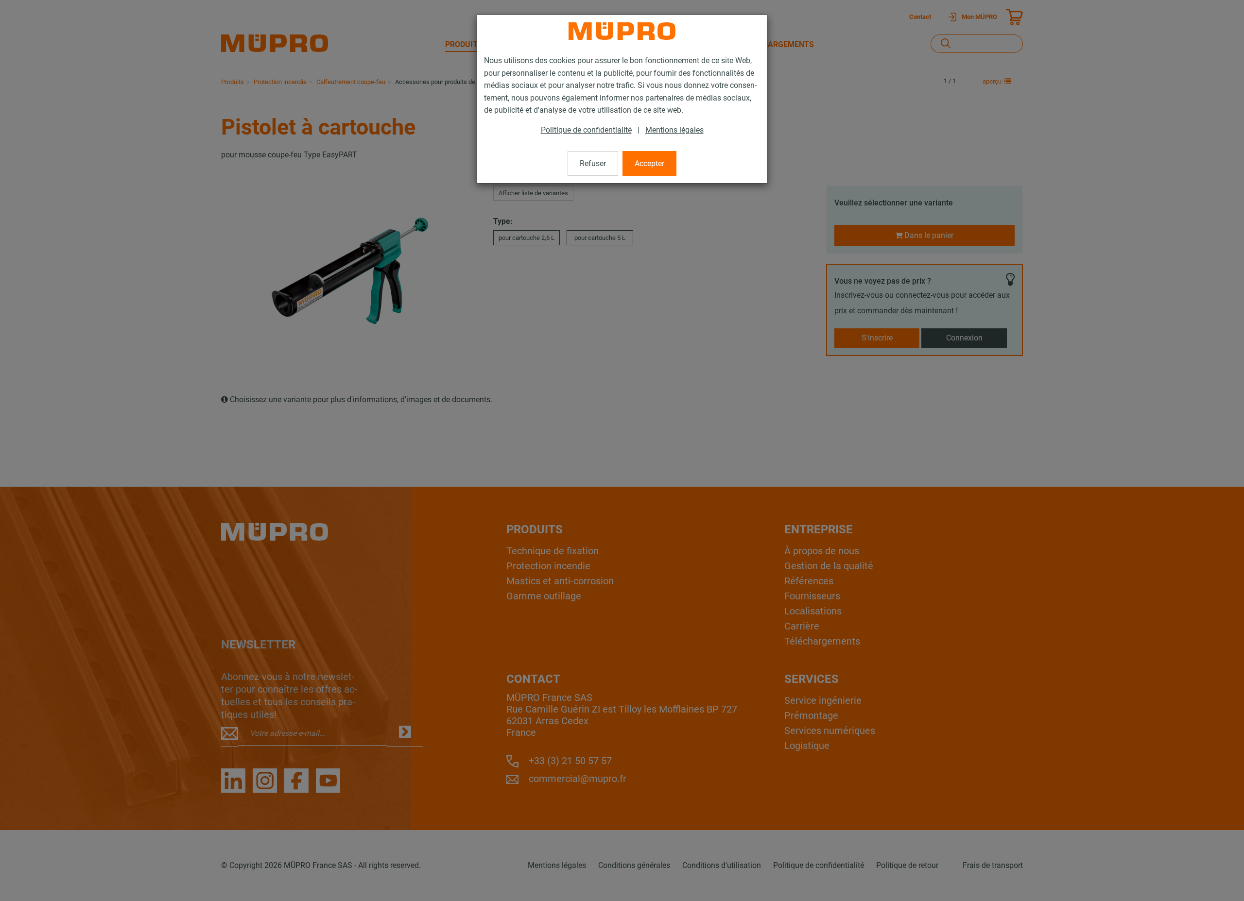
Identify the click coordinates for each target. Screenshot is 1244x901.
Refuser (593, 163)
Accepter (649, 163)
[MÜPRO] (622, 31)
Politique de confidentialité (586, 130)
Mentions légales (674, 130)
